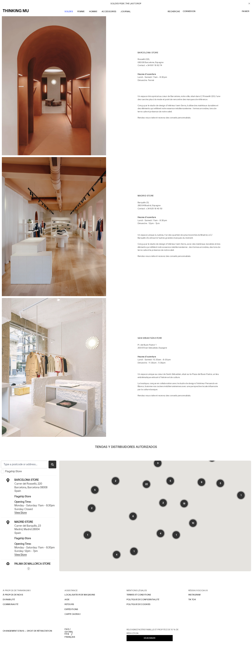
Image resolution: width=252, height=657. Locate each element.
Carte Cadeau (73, 614)
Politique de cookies (139, 604)
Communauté (10, 604)
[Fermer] (248, 3)
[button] (245, 11)
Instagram (194, 595)
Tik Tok (192, 599)
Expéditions (71, 609)
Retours (69, 604)
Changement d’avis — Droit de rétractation (27, 631)
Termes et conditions (139, 595)
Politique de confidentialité (143, 599)
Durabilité (9, 599)
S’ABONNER (150, 638)
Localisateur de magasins (80, 595)
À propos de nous (13, 595)
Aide (67, 599)
